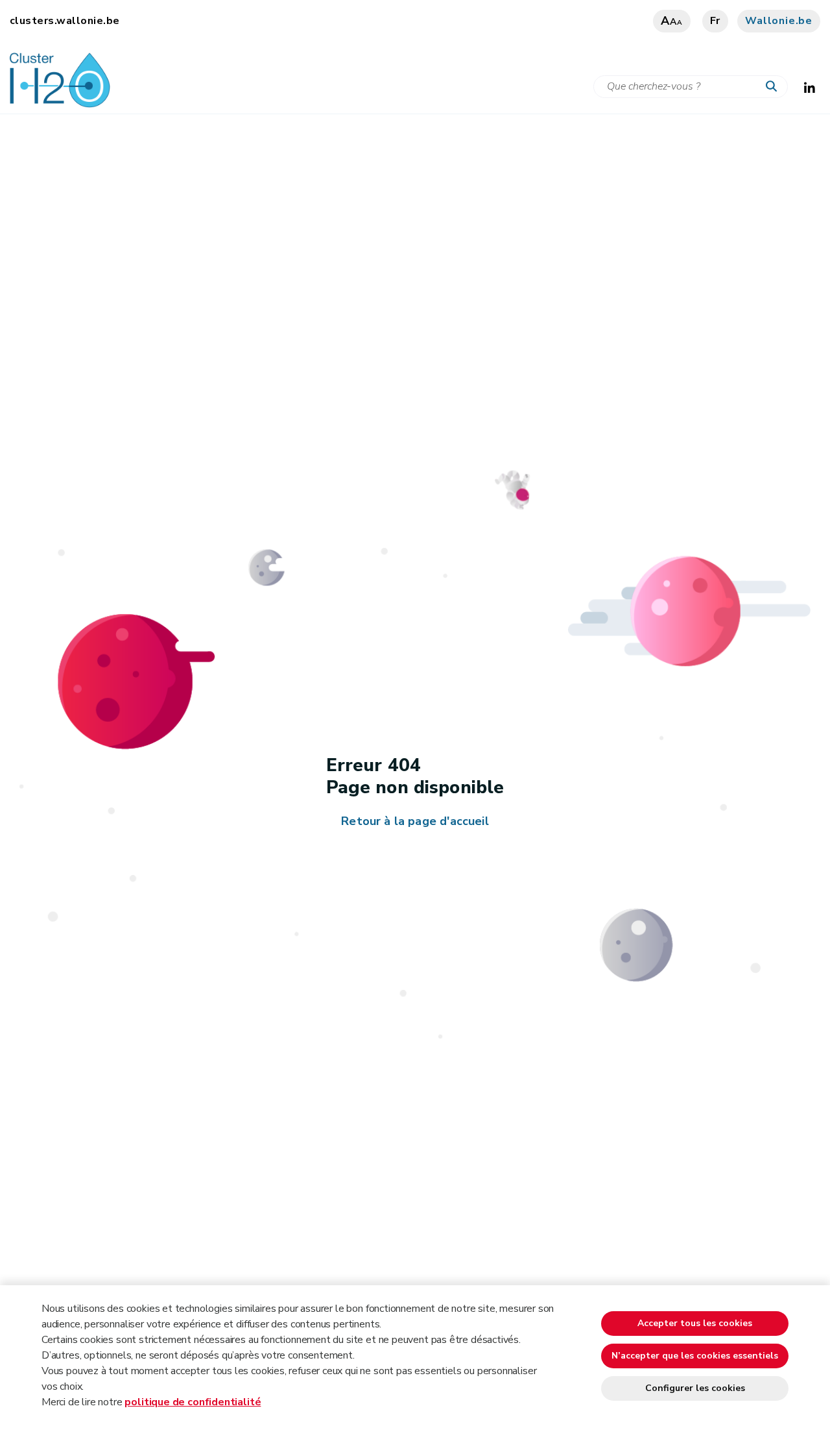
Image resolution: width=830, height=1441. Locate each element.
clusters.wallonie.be (65, 21)
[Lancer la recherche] (774, 87)
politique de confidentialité (192, 1402)
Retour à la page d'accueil (415, 821)
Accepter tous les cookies (694, 1323)
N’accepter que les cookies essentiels (694, 1355)
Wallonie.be (778, 21)
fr (715, 21)
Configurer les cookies (695, 1388)
